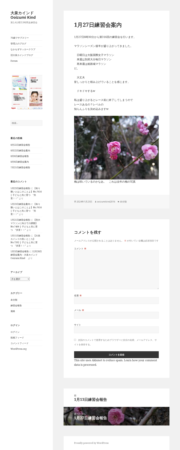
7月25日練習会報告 (20, 167)
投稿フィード (17, 337)
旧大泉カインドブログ (22, 55)
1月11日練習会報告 (20, 235)
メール (79, 310)
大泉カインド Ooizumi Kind (25, 15)
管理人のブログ (18, 43)
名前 (78, 295)
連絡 (13, 311)
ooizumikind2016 (106, 201)
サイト (77, 324)
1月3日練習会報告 (20, 251)
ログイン (15, 331)
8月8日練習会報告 (20, 156)
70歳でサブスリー (20, 37)
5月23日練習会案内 (20, 204)
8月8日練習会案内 (20, 161)
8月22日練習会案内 (20, 150)
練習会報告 (16, 305)
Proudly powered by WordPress (91, 443)
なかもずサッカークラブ (23, 49)
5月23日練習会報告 (20, 188)
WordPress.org (19, 348)
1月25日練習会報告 (20, 219)
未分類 (14, 299)
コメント (80, 248)
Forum (14, 60)
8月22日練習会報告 (20, 144)
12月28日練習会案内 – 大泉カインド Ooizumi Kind (26, 255)
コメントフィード (20, 343)
